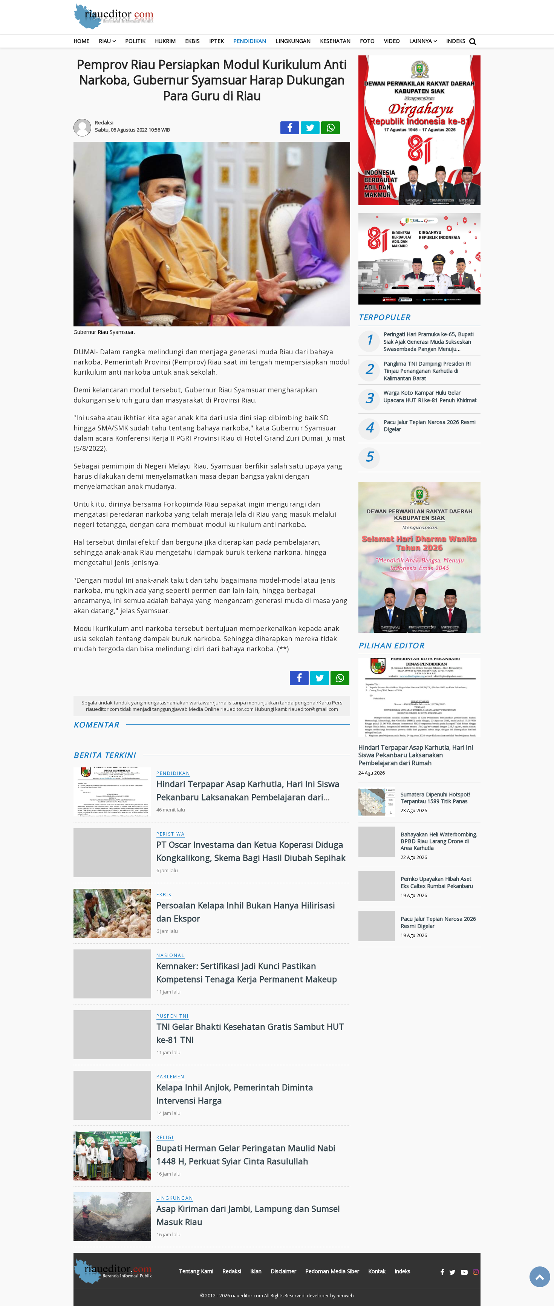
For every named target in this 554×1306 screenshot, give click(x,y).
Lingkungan (293, 40)
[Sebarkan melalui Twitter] (310, 128)
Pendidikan (249, 40)
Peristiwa (170, 834)
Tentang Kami (196, 1271)
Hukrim (165, 40)
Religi (165, 1137)
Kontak (377, 1271)
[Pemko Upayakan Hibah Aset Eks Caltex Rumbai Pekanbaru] (376, 889)
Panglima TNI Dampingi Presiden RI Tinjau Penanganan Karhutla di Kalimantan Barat (427, 371)
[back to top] (540, 1276)
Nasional (170, 955)
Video (392, 40)
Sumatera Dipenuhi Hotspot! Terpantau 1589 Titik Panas (435, 798)
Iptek (216, 40)
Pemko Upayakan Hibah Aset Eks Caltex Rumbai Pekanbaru (437, 882)
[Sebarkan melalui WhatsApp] (330, 128)
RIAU (105, 40)
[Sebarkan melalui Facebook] (289, 128)
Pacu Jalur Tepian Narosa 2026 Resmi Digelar (438, 922)
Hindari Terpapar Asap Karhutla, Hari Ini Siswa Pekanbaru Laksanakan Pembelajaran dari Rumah (248, 797)
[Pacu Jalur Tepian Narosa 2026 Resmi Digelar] (376, 929)
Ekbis (192, 40)
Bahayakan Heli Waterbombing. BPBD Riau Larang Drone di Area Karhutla (439, 841)
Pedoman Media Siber (332, 1271)
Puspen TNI (172, 1016)
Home (81, 40)
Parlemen (170, 1076)
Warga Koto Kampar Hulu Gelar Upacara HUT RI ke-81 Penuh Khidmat (430, 396)
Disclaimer (283, 1271)
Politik (135, 40)
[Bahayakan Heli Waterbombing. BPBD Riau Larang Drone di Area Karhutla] (376, 845)
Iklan (256, 1271)
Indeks (455, 40)
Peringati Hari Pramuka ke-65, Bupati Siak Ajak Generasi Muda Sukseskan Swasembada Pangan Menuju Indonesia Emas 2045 (429, 345)
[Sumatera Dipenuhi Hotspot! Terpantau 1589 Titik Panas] (376, 805)
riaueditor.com (247, 1295)
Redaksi (231, 1271)
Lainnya (420, 40)
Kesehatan (335, 40)
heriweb (345, 1295)
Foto (367, 40)
